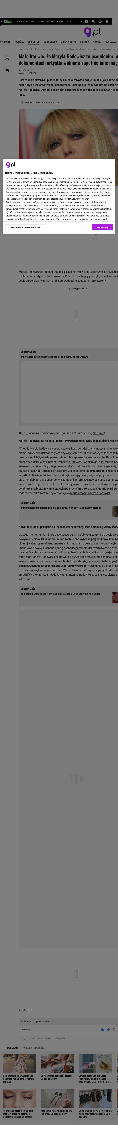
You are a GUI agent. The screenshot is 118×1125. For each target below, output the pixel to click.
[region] (59, 196)
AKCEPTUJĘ (102, 227)
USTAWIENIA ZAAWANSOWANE (25, 227)
